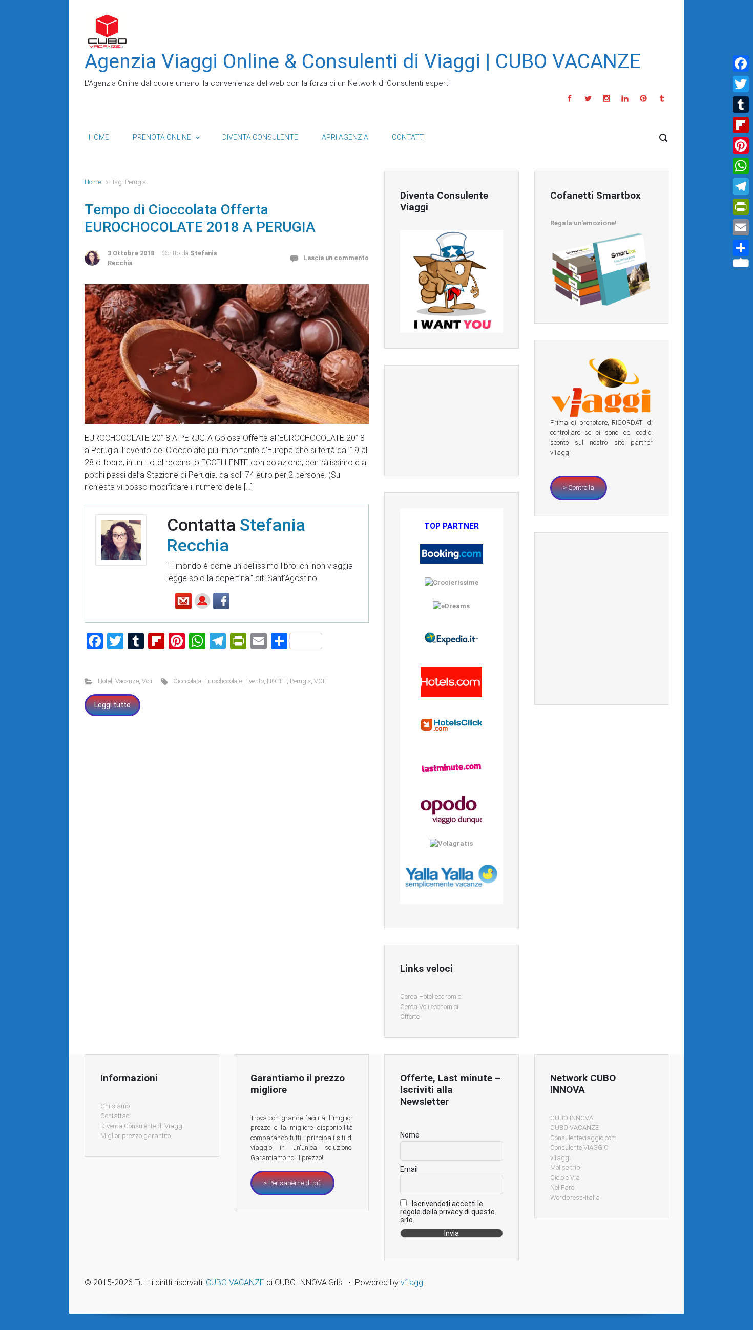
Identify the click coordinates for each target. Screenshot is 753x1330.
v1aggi (560, 1158)
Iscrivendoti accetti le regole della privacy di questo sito (447, 1211)
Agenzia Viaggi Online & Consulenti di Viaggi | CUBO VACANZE (363, 61)
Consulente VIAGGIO (579, 1147)
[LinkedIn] (625, 98)
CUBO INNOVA (571, 1118)
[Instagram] (606, 98)
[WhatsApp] (740, 166)
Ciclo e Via (565, 1178)
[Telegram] (740, 186)
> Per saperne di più (292, 1183)
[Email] (740, 227)
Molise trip (565, 1167)
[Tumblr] (660, 98)
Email (409, 1169)
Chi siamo (115, 1106)
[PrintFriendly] (740, 207)
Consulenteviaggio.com (583, 1138)
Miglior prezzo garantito (135, 1136)
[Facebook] (569, 98)
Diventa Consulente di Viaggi (142, 1126)
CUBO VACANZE (574, 1127)
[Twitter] (588, 98)
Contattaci (115, 1116)
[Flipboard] (740, 125)
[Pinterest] (643, 98)
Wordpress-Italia (575, 1198)
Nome (410, 1135)
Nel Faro (562, 1187)
